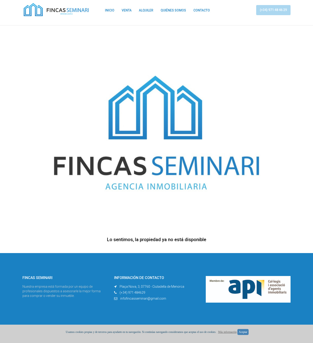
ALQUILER (146, 10)
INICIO (109, 10)
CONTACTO (201, 10)
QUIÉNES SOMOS (173, 10)
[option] (156, 135)
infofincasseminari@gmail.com (143, 298)
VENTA (127, 10)
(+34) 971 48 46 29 (273, 10)
